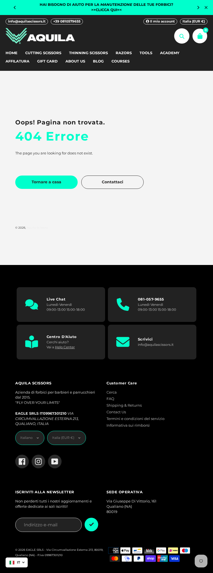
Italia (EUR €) (193, 21)
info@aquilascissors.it (26, 21)
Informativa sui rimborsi (128, 425)
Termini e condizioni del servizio (135, 419)
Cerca (111, 392)
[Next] (198, 7)
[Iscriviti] (91, 524)
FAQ (110, 399)
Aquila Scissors (37, 227)
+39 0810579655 (66, 21)
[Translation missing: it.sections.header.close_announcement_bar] (206, 7)
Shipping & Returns (124, 405)
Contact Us (116, 412)
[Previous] (15, 7)
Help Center (65, 347)
